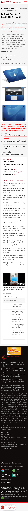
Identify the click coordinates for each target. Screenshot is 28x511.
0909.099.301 (23, 444)
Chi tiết (9, 429)
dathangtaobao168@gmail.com (9, 446)
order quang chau (7, 293)
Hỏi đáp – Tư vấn (8, 161)
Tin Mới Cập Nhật (8, 174)
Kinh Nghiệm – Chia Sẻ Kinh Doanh (13, 164)
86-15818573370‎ (9, 434)
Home (3, 8)
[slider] (9, 284)
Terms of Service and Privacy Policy (10, 494)
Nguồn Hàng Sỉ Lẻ (8, 169)
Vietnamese (18, 2)
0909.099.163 (9, 444)
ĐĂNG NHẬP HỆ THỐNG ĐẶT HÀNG (11, 463)
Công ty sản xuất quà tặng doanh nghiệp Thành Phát (12, 492)
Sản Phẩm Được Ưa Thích (14, 8)
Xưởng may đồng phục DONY (18, 491)
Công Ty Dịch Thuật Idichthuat (13, 487)
